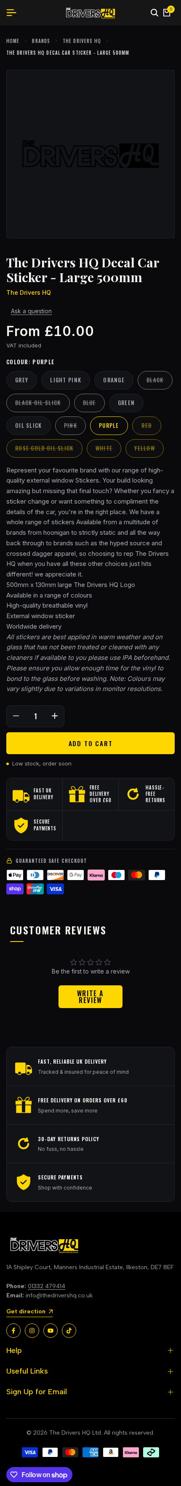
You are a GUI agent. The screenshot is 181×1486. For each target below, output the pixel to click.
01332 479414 (46, 1286)
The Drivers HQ (82, 40)
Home (12, 40)
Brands (41, 40)
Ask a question (31, 311)
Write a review (90, 996)
